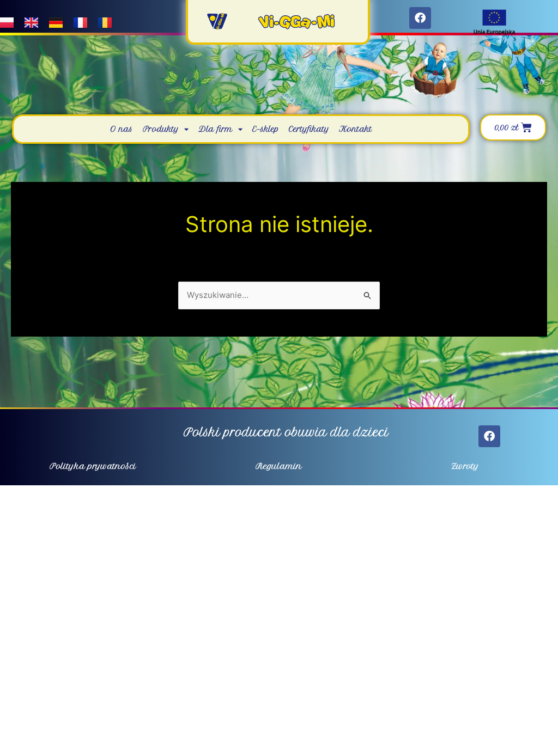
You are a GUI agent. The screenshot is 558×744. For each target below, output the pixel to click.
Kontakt (355, 129)
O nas (121, 129)
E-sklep (265, 129)
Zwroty (465, 466)
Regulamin (279, 466)
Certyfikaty (309, 129)
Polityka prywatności (93, 466)
